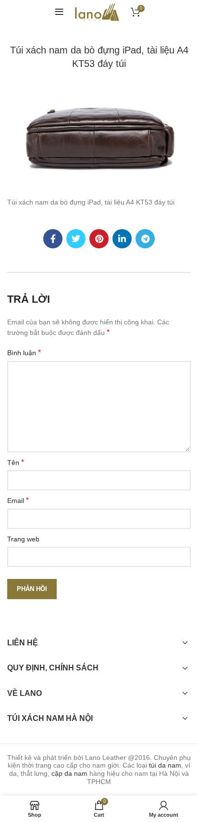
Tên (15, 462)
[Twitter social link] (76, 238)
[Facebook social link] (52, 238)
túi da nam (165, 765)
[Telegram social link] (145, 238)
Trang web (23, 539)
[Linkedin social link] (122, 238)
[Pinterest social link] (99, 238)
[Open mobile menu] (59, 12)
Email (18, 500)
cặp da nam (69, 773)
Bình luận (24, 352)
